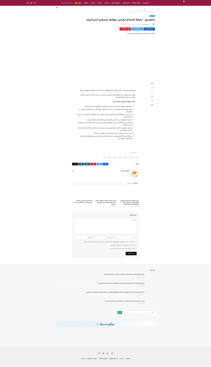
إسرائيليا (136, 157)
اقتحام (130, 157)
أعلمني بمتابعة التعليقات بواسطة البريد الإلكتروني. (122, 245)
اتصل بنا (83, 358)
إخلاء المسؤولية (114, 358)
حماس (120, 157)
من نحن (122, 358)
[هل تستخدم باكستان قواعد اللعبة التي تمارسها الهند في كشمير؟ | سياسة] (105, 193)
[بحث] (57, 7)
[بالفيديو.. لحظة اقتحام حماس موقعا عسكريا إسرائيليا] (105, 56)
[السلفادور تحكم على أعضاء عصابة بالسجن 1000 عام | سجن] (82, 193)
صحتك (107, 3)
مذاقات (86, 3)
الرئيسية (145, 3)
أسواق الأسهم (116, 3)
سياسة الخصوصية (92, 358)
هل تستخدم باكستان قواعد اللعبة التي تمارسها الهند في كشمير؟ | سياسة (105, 202)
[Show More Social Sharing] (117, 29)
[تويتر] (152, 92)
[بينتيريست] (152, 100)
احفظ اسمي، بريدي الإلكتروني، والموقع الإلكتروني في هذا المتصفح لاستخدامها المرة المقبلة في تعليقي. (109, 241)
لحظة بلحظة (136, 3)
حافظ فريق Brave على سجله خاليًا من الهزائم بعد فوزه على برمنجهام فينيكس (124, 274)
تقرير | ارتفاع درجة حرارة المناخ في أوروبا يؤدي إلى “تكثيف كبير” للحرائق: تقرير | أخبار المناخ (129, 202)
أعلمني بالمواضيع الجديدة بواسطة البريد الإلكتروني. (122, 248)
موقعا (105, 157)
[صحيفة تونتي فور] (179, 3)
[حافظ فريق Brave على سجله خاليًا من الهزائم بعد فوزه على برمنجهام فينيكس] (150, 277)
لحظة (109, 157)
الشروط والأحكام (103, 358)
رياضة (93, 3)
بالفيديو (125, 157)
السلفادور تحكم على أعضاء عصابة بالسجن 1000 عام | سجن (82, 201)
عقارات (100, 3)
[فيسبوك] (152, 88)
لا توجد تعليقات (129, 24)
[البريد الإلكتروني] (152, 104)
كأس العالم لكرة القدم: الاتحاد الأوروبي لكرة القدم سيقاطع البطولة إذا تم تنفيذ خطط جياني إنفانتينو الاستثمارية (115, 292)
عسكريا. (115, 157)
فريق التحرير (145, 24)
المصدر (133, 152)
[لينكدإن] (152, 96)
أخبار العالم (126, 3)
